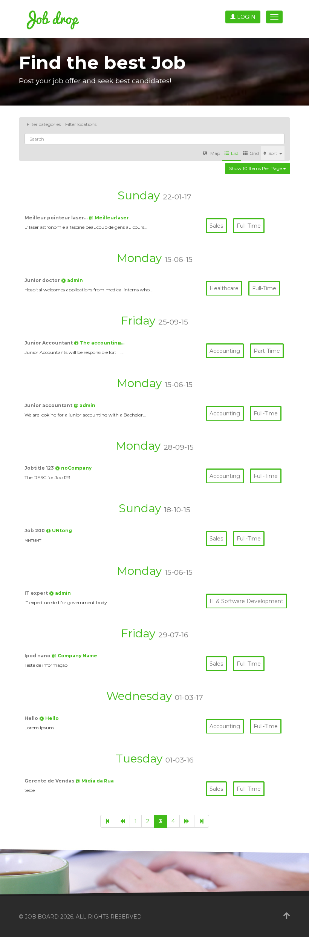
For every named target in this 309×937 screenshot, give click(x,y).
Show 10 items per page (256, 168)
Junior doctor (42, 280)
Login (245, 17)
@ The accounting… (99, 343)
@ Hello (49, 718)
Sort (273, 153)
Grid (254, 153)
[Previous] (122, 821)
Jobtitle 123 (39, 468)
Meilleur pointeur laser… (56, 217)
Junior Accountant (49, 343)
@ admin (72, 280)
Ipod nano (38, 655)
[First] (107, 821)
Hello (31, 718)
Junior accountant (48, 405)
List (235, 153)
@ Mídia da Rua (94, 781)
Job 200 (35, 530)
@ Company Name (74, 655)
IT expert (36, 593)
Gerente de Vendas (49, 781)
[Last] (201, 821)
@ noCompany (73, 468)
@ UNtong (59, 530)
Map (214, 153)
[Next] (186, 821)
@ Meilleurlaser (109, 217)
